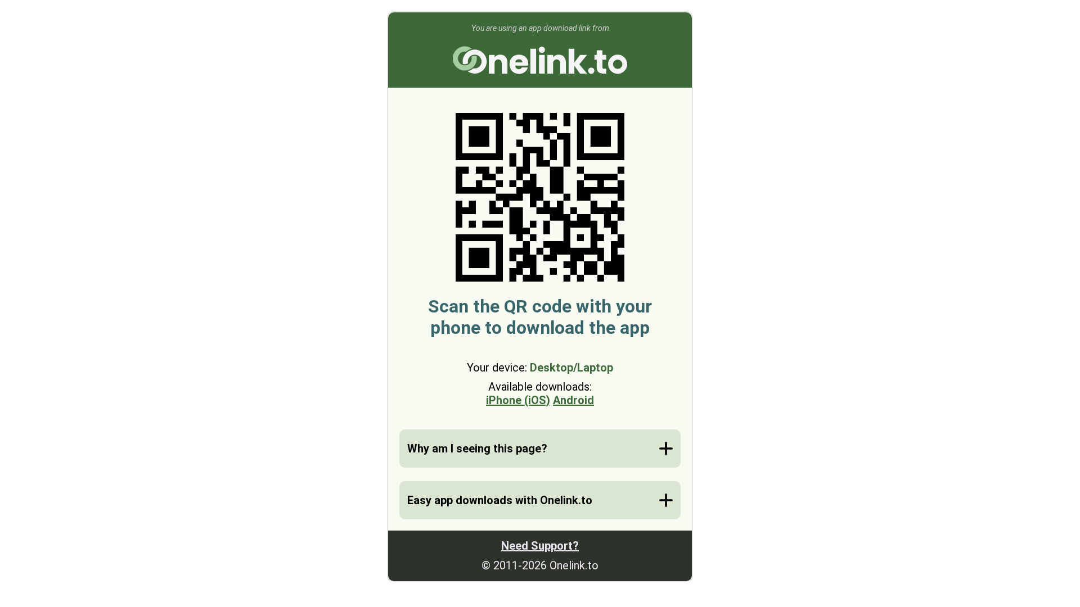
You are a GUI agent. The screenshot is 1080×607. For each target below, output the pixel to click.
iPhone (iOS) (518, 400)
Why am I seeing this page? (477, 448)
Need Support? (540, 545)
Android (573, 400)
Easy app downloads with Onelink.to (499, 500)
